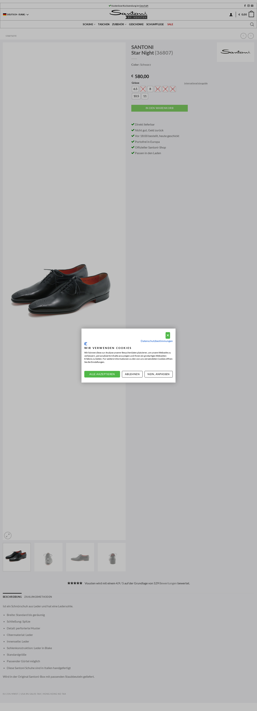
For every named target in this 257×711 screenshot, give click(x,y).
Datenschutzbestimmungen (157, 340)
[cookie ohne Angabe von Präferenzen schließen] (168, 335)
